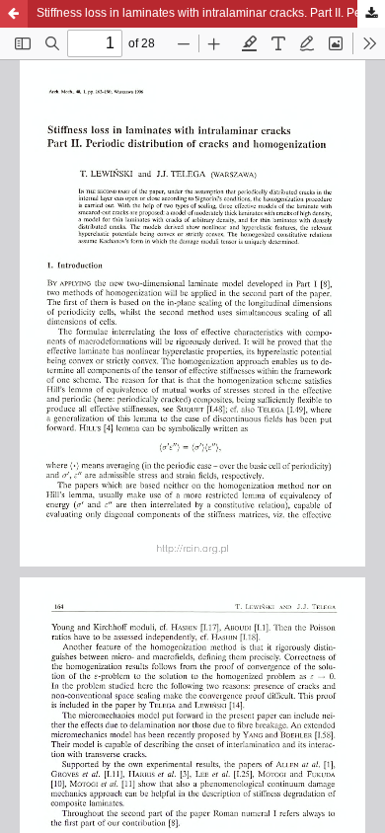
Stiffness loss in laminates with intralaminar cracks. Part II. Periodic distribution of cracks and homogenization (211, 13)
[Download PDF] (371, 14)
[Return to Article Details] (14, 14)
